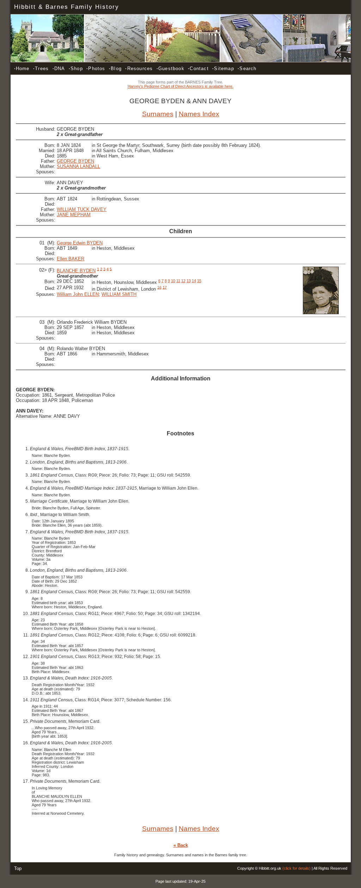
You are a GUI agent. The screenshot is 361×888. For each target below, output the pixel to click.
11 (178, 281)
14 (194, 281)
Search (247, 68)
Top (18, 868)
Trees (41, 68)
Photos (95, 68)
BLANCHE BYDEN (76, 270)
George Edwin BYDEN (80, 243)
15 (199, 281)
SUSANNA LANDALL (78, 166)
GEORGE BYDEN (75, 161)
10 (173, 281)
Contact (198, 68)
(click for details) (296, 868)
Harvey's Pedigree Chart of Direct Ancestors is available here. (180, 86)
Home (22, 68)
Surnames (157, 114)
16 (159, 287)
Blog (115, 68)
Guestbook (170, 68)
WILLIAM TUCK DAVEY (81, 209)
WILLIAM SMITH (119, 294)
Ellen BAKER (70, 258)
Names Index (199, 114)
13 (188, 281)
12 (183, 281)
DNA (59, 68)
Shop (76, 68)
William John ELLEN (78, 294)
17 (165, 287)
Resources (139, 68)
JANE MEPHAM (74, 214)
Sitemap (223, 68)
